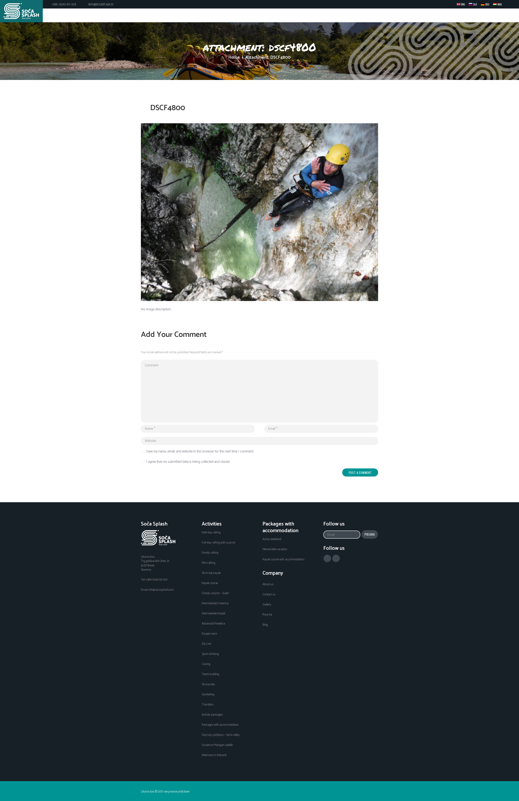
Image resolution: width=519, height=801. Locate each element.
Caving (206, 664)
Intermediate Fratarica (215, 603)
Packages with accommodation (220, 724)
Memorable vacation (275, 549)
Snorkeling (208, 694)
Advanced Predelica (213, 623)
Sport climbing (210, 654)
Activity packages (212, 714)
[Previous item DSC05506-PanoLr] (200, 212)
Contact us (269, 594)
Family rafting (210, 552)
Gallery (267, 604)
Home (234, 57)
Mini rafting (208, 563)
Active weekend (272, 539)
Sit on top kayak (211, 573)
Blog (265, 624)
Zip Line (206, 643)
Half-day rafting (211, 532)
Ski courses (208, 684)
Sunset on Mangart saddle (217, 745)
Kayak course (210, 583)
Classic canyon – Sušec (215, 593)
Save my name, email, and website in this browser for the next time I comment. (200, 451)
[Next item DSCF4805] (319, 212)
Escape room (209, 633)
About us (268, 584)
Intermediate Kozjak (213, 613)
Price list (267, 614)
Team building (210, 674)
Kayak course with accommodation (283, 559)
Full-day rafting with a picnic (218, 542)
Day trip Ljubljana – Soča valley (221, 735)
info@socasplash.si (101, 4)
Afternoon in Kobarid (214, 755)
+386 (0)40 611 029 (64, 4)
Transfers (207, 704)
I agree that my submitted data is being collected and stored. (188, 462)
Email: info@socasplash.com (157, 589)
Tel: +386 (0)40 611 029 (154, 579)
